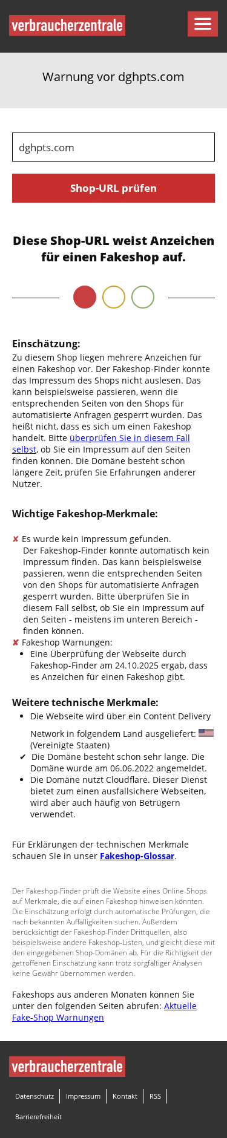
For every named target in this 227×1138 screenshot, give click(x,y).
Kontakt (125, 1095)
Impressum (83, 1095)
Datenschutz (34, 1095)
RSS (155, 1095)
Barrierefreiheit (38, 1116)
